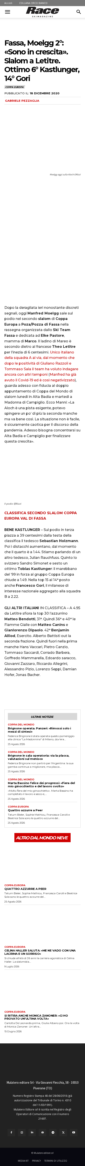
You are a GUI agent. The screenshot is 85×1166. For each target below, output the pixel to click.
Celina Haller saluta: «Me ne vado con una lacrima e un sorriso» (40, 952)
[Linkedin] (32, 1132)
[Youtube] (73, 1132)
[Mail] (42, 1132)
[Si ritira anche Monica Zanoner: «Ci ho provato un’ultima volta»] (42, 989)
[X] (18, 693)
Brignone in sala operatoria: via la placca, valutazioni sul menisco (38, 757)
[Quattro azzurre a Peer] (42, 862)
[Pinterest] (28, 693)
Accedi (8, 3)
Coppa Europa (14, 87)
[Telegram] (53, 1132)
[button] (7, 12)
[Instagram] (22, 1132)
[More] (49, 693)
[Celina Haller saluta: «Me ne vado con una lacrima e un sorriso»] (42, 924)
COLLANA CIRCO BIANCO (33, 3)
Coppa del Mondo (21, 724)
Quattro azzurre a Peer (25, 810)
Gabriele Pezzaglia (22, 100)
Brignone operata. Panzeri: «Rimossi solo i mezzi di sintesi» (39, 730)
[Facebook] (8, 693)
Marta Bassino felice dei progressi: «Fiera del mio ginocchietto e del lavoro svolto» (41, 784)
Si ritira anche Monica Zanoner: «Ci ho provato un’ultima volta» (36, 1017)
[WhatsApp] (38, 693)
